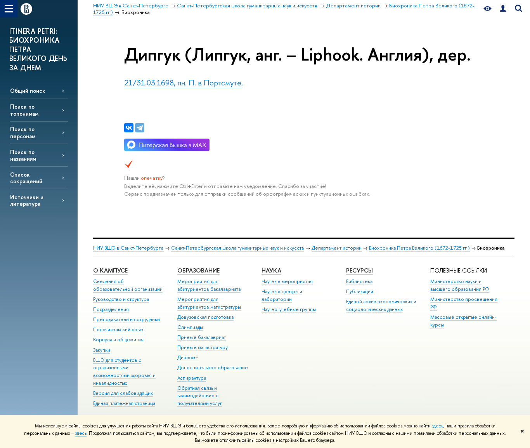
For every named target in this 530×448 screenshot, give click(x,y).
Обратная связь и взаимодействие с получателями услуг (199, 396)
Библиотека (359, 281)
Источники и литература (26, 200)
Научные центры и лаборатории (282, 295)
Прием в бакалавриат (201, 337)
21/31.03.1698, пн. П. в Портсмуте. (183, 82)
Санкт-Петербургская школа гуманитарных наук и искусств (237, 248)
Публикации (359, 291)
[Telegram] (139, 127)
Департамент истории (337, 248)
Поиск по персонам (22, 132)
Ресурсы (359, 270)
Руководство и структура (121, 299)
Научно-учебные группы (289, 309)
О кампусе (110, 270)
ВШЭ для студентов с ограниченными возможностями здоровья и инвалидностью (124, 371)
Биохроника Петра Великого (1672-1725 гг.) (419, 248)
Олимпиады (190, 327)
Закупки (101, 350)
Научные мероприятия (287, 281)
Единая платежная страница (124, 403)
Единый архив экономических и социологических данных (381, 305)
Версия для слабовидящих (123, 393)
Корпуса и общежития (118, 339)
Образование (198, 270)
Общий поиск (27, 90)
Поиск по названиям (23, 155)
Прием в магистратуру (202, 347)
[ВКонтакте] (128, 127)
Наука (271, 270)
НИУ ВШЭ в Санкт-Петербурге (128, 248)
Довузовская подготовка (205, 317)
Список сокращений (26, 178)
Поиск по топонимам (24, 110)
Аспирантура (191, 378)
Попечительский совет (119, 329)
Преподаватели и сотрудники (126, 319)
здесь (437, 426)
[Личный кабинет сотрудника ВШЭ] (503, 8)
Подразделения (111, 309)
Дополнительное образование (212, 367)
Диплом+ (188, 357)
